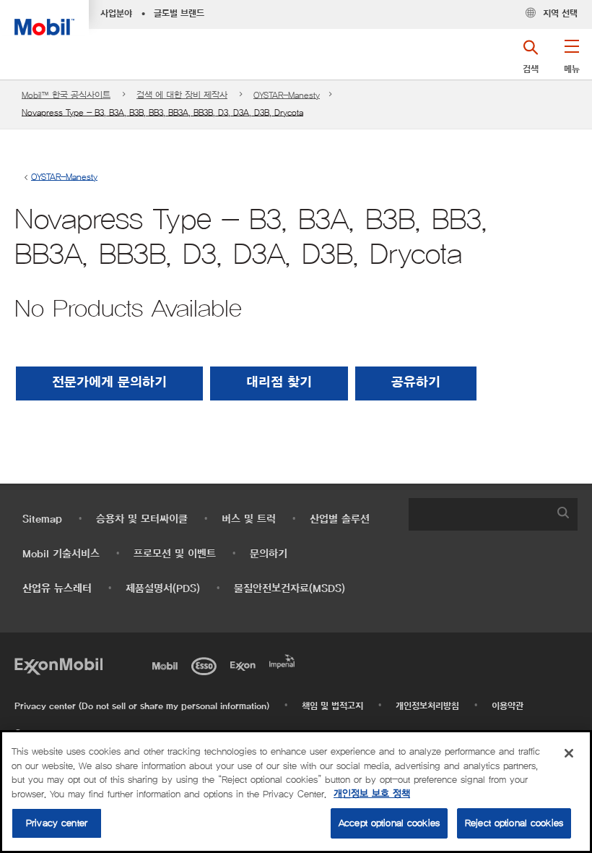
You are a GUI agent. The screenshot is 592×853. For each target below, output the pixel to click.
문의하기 (268, 554)
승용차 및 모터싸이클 (142, 519)
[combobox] (493, 514)
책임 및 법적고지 (332, 706)
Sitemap (42, 519)
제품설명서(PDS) (163, 588)
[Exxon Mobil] (58, 664)
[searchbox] (479, 514)
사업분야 (116, 14)
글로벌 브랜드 (179, 14)
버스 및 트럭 (249, 519)
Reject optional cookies (514, 823)
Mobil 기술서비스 (61, 554)
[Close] (569, 753)
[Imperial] (284, 660)
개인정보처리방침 (427, 706)
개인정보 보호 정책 (372, 794)
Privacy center (56, 823)
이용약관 (507, 706)
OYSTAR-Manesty (286, 95)
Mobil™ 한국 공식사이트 (66, 95)
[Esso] (206, 664)
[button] (571, 61)
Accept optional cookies (389, 823)
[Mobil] (167, 664)
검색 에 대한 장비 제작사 (181, 95)
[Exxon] (245, 664)
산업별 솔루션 (340, 519)
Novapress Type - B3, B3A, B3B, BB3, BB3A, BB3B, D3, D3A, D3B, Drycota (162, 112)
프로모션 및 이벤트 (175, 554)
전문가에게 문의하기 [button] (109, 383)
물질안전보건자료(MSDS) (289, 588)
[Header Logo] (44, 17)
